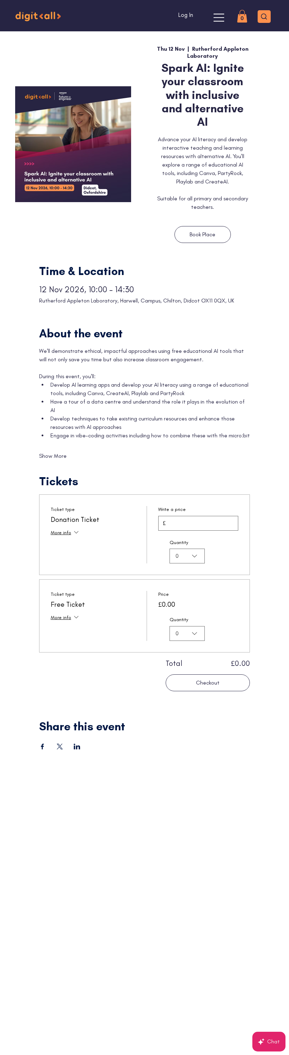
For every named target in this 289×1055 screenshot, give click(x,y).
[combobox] (187, 556)
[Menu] (219, 17)
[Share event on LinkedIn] (77, 746)
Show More (53, 455)
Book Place (202, 234)
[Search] (264, 16)
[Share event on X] (59, 746)
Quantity (179, 542)
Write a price (172, 509)
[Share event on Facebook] (42, 746)
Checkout (208, 682)
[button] (242, 16)
